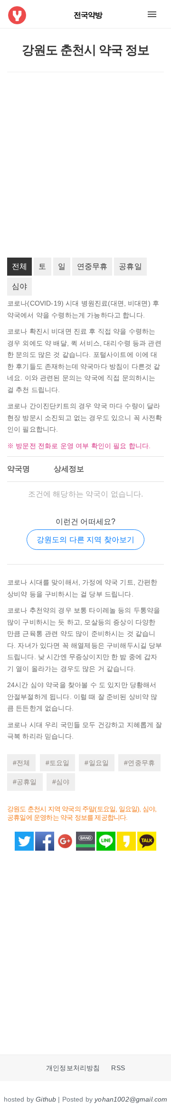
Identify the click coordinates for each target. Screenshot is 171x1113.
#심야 (60, 782)
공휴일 (130, 266)
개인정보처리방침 (73, 1068)
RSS (117, 1068)
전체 (19, 266)
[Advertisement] (85, 164)
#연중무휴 (139, 763)
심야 (19, 286)
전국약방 (88, 15)
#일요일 (97, 763)
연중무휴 (92, 266)
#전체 (21, 763)
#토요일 (58, 763)
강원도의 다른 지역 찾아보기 (85, 540)
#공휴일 (25, 782)
